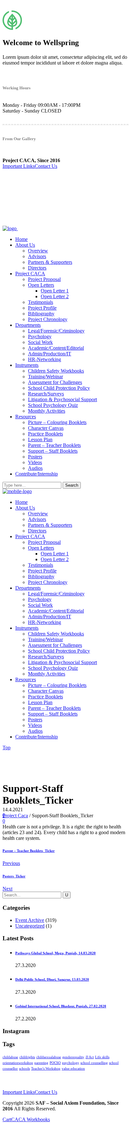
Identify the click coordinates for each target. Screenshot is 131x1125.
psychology (70, 1063)
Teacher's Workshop (45, 1068)
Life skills (102, 1057)
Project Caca (15, 815)
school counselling (94, 1063)
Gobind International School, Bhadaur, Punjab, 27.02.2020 (60, 1006)
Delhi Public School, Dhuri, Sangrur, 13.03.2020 (52, 979)
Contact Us (46, 166)
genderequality (73, 1057)
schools (24, 1068)
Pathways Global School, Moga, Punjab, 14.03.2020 (55, 953)
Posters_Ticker (14, 876)
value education (73, 1068)
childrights (27, 1057)
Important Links (19, 166)
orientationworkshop (18, 1063)
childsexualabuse (48, 1057)
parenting (41, 1063)
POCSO (55, 1063)
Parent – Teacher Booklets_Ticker (29, 851)
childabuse (10, 1057)
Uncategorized (30, 926)
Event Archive (29, 920)
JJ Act (90, 1057)
